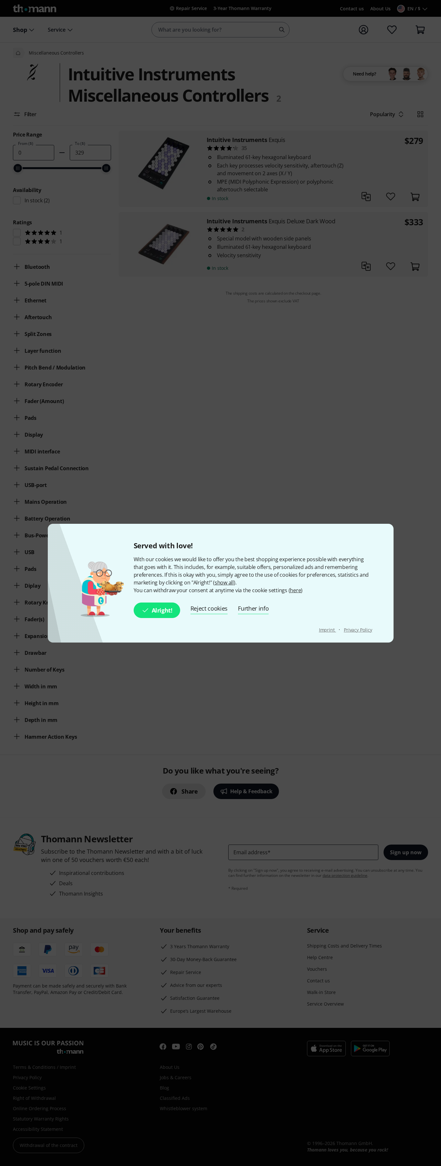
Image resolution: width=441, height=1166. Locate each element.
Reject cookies (209, 608)
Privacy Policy (358, 630)
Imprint (327, 630)
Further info (253, 608)
